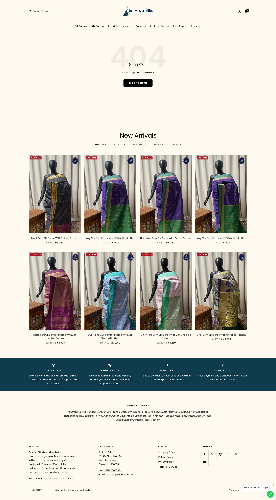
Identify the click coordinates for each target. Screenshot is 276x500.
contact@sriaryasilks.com (167, 379)
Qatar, (115, 415)
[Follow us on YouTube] (204, 462)
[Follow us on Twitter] (212, 454)
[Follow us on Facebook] (204, 454)
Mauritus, (184, 412)
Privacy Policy (166, 462)
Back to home (138, 83)
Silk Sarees (81, 26)
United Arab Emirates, (199, 415)
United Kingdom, (124, 419)
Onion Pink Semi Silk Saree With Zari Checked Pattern (166, 336)
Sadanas (141, 26)
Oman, (108, 415)
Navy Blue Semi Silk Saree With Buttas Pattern (110, 238)
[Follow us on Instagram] (228, 454)
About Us (196, 26)
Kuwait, (163, 412)
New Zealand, (86, 415)
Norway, (99, 415)
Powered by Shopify (80, 490)
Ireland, (154, 412)
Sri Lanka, (167, 415)
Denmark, (102, 412)
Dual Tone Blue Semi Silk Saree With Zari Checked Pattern (110, 336)
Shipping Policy (166, 452)
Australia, (73, 412)
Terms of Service (167, 467)
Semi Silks (100, 145)
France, (116, 412)
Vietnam (155, 419)
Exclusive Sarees (159, 26)
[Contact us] (270, 494)
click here (114, 383)
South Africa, (154, 415)
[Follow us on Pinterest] (236, 454)
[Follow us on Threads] (220, 454)
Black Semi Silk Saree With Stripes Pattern (54, 238)
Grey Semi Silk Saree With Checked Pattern (221, 334)
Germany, (126, 412)
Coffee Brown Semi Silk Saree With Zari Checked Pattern (54, 336)
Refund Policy (165, 457)
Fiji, (109, 412)
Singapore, (141, 415)
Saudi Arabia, (127, 415)
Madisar (126, 26)
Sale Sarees (179, 26)
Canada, (91, 412)
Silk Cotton (97, 26)
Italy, (147, 412)
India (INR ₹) (37, 490)
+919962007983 (113, 470)
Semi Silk (113, 26)
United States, (142, 419)
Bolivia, (82, 412)
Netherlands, (71, 415)
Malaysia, (173, 412)
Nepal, (204, 412)
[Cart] (245, 11)
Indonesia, (138, 412)
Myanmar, (195, 412)
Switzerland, (180, 415)
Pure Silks (119, 145)
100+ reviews (66, 478)
